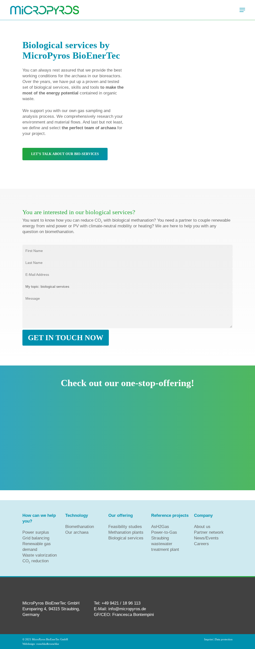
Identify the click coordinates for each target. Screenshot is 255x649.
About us (202, 526)
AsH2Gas (160, 526)
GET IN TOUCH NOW (65, 337)
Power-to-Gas (164, 532)
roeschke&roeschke (47, 644)
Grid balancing (35, 538)
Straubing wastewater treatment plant (165, 544)
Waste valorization (39, 555)
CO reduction (35, 561)
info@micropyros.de (127, 609)
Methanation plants (125, 532)
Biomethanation (79, 526)
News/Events (206, 538)
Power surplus (35, 532)
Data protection (224, 639)
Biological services (125, 538)
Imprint (208, 639)
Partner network (209, 532)
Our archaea (76, 532)
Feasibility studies (125, 526)
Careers (201, 543)
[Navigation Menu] (242, 9)
